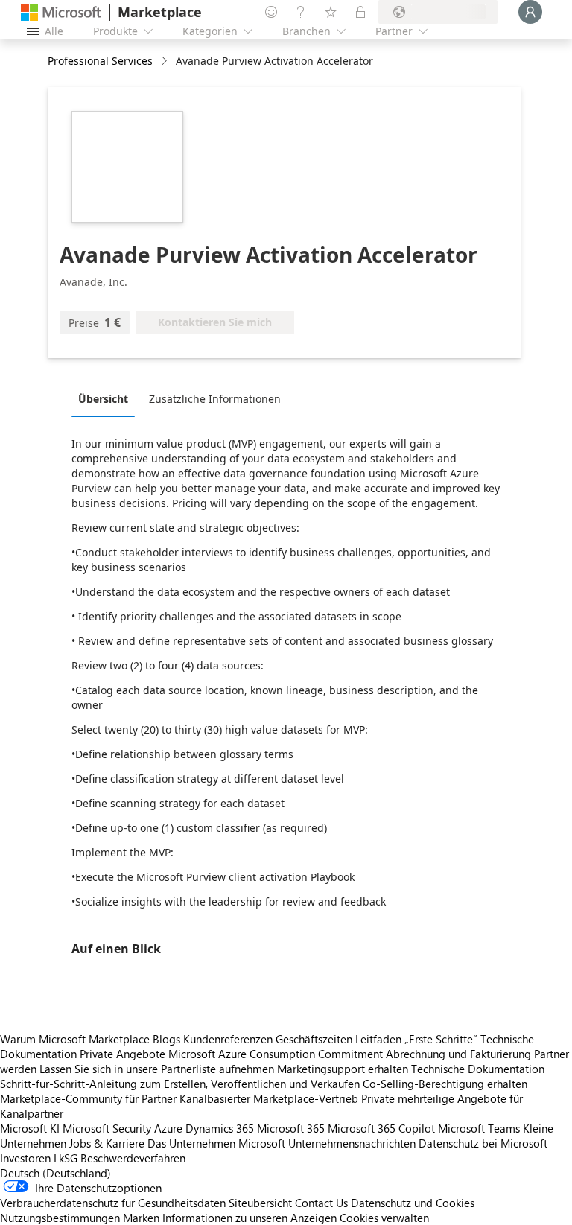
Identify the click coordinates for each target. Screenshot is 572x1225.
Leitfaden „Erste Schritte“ (416, 1038)
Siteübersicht (260, 1202)
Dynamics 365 (219, 1128)
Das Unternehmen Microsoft (216, 1143)
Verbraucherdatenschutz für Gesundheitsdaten (113, 1202)
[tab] (107, 398)
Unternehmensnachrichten (352, 1143)
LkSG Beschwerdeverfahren (119, 1158)
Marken (141, 1217)
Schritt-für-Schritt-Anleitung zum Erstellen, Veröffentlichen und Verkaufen (180, 1083)
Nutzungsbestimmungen (60, 1217)
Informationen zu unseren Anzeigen (249, 1217)
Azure (168, 1128)
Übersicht (103, 399)
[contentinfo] (165, 61)
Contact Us (321, 1202)
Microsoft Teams (479, 1128)
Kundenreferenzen (228, 1038)
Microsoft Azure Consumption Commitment (277, 1053)
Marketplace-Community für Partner (88, 1098)
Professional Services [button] (100, 61)
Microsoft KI (30, 1128)
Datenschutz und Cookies (412, 1202)
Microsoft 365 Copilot (381, 1128)
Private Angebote (122, 1053)
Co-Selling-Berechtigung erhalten (445, 1083)
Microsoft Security (107, 1128)
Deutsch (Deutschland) (55, 1172)
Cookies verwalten (384, 1217)
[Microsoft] (61, 12)
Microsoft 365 (291, 1128)
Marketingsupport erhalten (342, 1068)
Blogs (166, 1038)
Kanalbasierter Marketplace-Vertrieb (268, 1098)
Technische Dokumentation (477, 1068)
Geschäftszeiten (314, 1038)
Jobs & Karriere (106, 1143)
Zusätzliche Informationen (215, 399)
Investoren (25, 1158)
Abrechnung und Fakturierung (458, 1053)
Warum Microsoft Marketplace (75, 1038)
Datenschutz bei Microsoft (483, 1143)
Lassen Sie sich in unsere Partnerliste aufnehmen (156, 1068)
